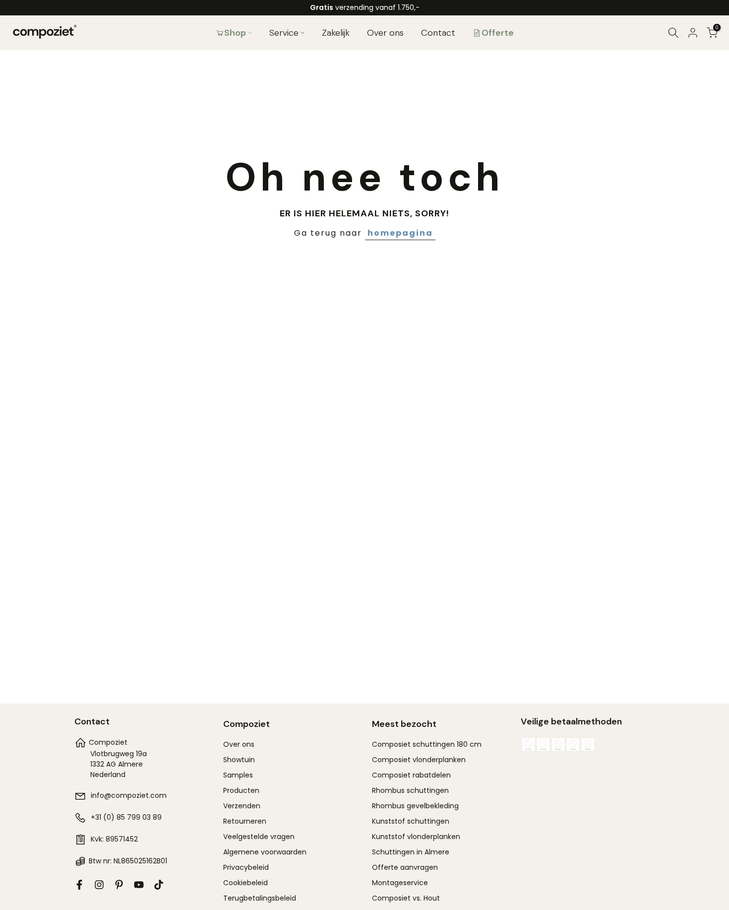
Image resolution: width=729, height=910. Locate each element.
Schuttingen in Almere (410, 852)
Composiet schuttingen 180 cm (427, 744)
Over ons (385, 33)
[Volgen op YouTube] (139, 884)
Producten (241, 790)
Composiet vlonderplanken (419, 760)
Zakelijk (336, 33)
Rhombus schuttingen (410, 790)
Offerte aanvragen (405, 867)
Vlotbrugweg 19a (118, 754)
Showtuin (239, 760)
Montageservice (400, 883)
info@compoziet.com (129, 795)
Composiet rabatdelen (411, 775)
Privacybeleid (246, 867)
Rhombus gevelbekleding (415, 806)
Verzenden (241, 806)
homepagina (400, 233)
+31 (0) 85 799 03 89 (126, 817)
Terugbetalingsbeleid (259, 898)
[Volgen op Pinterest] (119, 884)
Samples (238, 775)
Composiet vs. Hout (406, 898)
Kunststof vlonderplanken (416, 837)
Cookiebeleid (245, 883)
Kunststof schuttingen (410, 821)
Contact (438, 33)
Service (284, 33)
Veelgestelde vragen (259, 837)
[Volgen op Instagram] (99, 884)
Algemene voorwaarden (264, 852)
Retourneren (244, 821)
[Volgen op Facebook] (79, 884)
